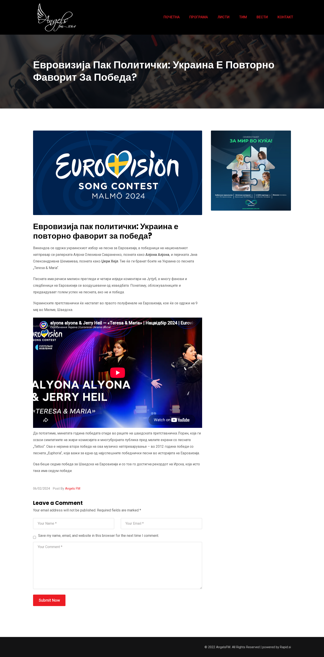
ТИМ (243, 17)
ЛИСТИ (223, 17)
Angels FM (72, 488)
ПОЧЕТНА (172, 17)
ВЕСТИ (262, 17)
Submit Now (49, 600)
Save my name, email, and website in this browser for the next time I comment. (98, 535)
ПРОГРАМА (198, 17)
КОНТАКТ (285, 17)
